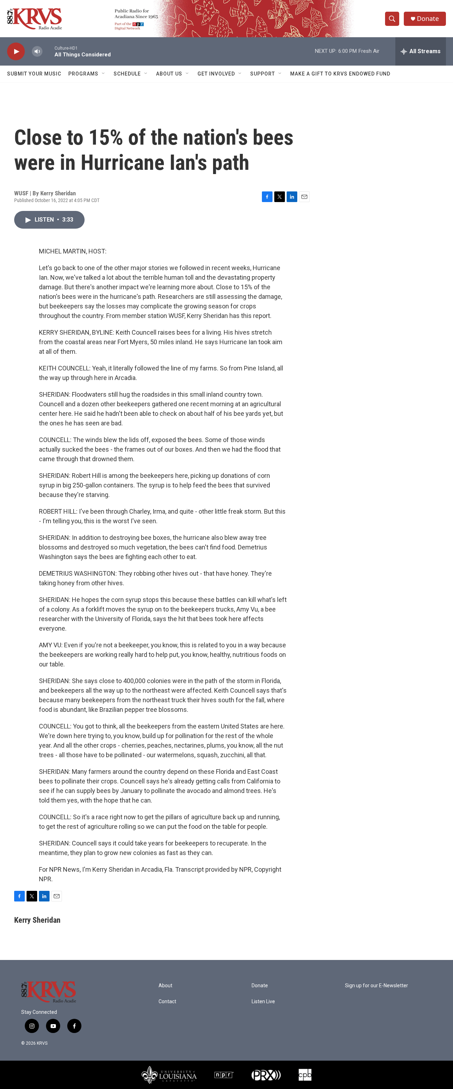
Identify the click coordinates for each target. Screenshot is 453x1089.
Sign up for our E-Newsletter (376, 985)
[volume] (37, 52)
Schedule (127, 74)
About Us (169, 74)
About (165, 985)
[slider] (48, 51)
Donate (428, 18)
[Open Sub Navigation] (104, 74)
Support (262, 74)
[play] (16, 52)
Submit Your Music (34, 74)
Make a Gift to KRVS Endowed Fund (340, 74)
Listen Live (263, 1001)
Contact (167, 1001)
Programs (83, 74)
